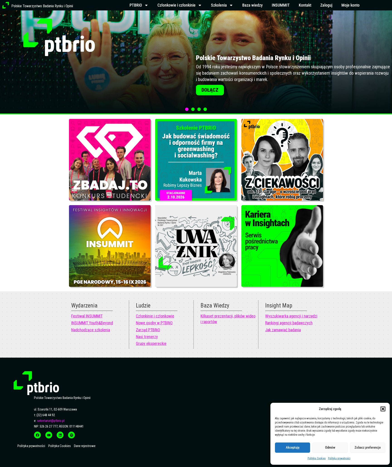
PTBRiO (136, 5)
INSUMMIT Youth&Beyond (92, 322)
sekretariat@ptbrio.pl (50, 421)
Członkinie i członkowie (155, 316)
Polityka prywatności (339, 458)
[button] (383, 409)
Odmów (330, 447)
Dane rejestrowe (85, 446)
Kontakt (305, 5)
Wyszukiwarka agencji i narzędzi (291, 316)
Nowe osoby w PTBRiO (154, 322)
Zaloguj (326, 5)
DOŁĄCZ (209, 101)
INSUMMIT (281, 5)
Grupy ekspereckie (151, 343)
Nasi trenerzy (147, 336)
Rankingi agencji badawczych (289, 322)
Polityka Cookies (317, 458)
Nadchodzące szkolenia (90, 329)
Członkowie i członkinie (176, 5)
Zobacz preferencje (368, 447)
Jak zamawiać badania (283, 329)
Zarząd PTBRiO (148, 329)
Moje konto (350, 5)
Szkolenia (219, 5)
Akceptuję (292, 447)
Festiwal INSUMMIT (87, 316)
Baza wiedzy (252, 5)
